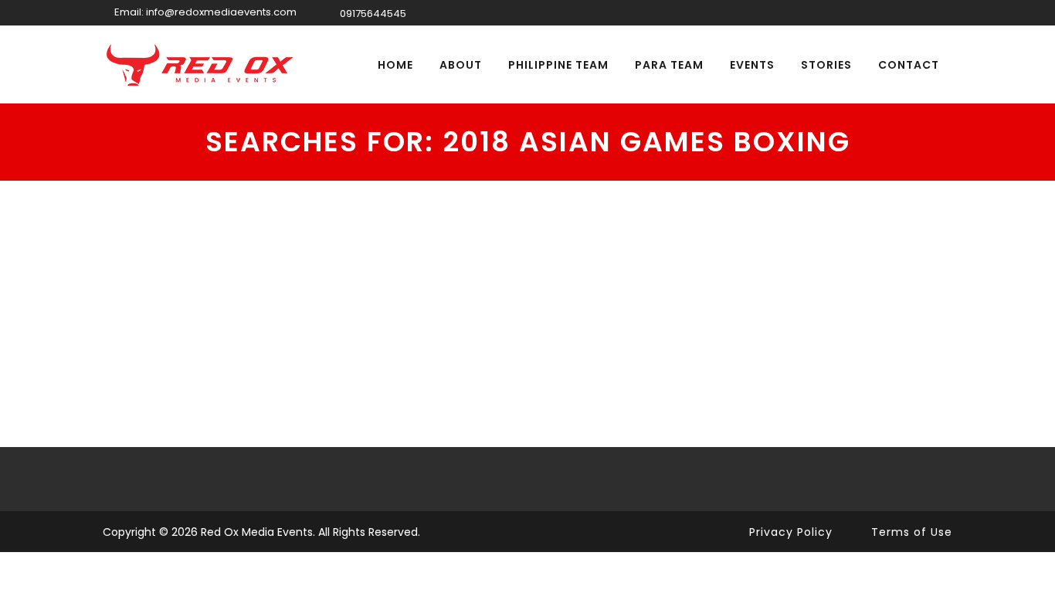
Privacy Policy (791, 532)
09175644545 (373, 13)
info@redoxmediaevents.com (221, 12)
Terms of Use (911, 532)
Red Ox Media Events (257, 532)
